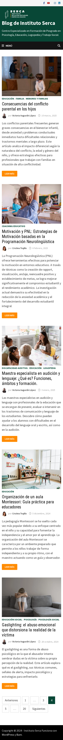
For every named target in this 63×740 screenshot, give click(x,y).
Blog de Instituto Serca (28, 23)
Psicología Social (48, 619)
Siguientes (38, 709)
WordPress (8, 734)
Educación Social (12, 619)
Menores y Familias (37, 98)
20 (24, 709)
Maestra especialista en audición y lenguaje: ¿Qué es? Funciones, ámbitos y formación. (31, 378)
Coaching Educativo (13, 226)
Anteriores (11, 700)
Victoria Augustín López (24, 115)
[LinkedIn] (59, 3)
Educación (8, 98)
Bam (19, 734)
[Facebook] (44, 3)
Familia (20, 98)
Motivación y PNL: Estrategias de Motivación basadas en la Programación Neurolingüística (29, 236)
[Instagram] (55, 3)
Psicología (30, 619)
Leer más (11, 174)
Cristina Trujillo (19, 248)
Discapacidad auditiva (15, 368)
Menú (9, 45)
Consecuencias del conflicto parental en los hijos (25, 106)
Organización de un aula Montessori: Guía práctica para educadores (28, 501)
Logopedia (49, 368)
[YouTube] (48, 3)
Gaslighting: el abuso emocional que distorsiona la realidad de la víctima (29, 629)
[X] (52, 3)
